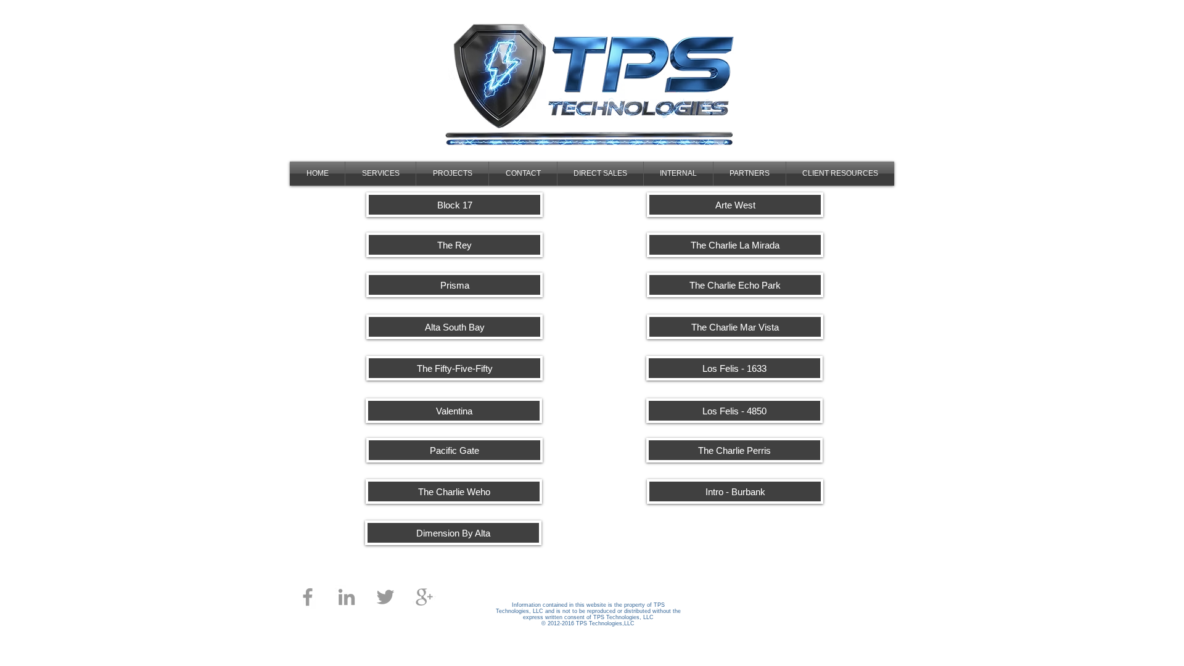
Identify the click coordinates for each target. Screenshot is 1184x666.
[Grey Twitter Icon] (385, 597)
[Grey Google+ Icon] (424, 597)
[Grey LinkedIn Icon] (346, 597)
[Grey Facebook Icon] (307, 597)
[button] (454, 326)
